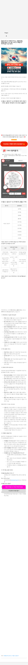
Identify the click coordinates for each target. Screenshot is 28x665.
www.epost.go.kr (15, 480)
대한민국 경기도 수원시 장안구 (11, 655)
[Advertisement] (14, 16)
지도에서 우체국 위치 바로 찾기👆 (14, 144)
